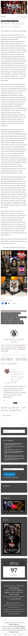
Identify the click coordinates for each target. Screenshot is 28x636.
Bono (14, 317)
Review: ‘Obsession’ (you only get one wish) (14, 446)
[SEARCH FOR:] (14, 431)
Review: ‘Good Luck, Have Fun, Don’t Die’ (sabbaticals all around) (14, 456)
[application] (14, 506)
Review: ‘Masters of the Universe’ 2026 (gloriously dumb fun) (13, 444)
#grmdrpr (5, 313)
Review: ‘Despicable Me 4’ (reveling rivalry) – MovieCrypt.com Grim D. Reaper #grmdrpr (18, 375)
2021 (4, 311)
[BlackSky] (23, 15)
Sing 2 (21, 323)
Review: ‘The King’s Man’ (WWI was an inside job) (7, 358)
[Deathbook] (17, 15)
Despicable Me (16, 132)
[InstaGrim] (19, 15)
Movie (8, 311)
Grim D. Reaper (14, 21)
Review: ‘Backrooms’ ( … (10, 449)
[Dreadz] (21, 15)
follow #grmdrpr (9, 474)
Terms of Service (16, 599)
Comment (23, 424)
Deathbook (6, 486)
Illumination (6, 321)
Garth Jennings (6, 319)
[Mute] (21, 511)
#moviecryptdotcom (15, 313)
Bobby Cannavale (7, 317)
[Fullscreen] (23, 511)
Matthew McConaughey (17, 321)
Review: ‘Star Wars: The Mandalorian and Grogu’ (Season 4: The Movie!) (14, 451)
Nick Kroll (15, 323)
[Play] (4, 511)
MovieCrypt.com (16, 311)
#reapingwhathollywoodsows (10, 315)
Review (24, 311)
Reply (15, 403)
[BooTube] (26, 15)
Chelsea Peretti (22, 317)
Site (11, 596)
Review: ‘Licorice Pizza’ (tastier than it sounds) (21, 358)
